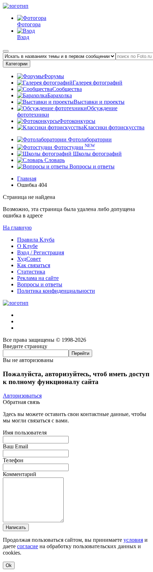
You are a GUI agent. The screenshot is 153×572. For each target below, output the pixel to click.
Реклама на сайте (38, 278)
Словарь (54, 160)
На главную (17, 228)
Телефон (13, 460)
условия (133, 540)
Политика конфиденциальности (56, 291)
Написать (16, 527)
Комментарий (19, 474)
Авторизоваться (22, 396)
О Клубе (27, 246)
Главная (26, 179)
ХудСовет (29, 259)
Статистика (31, 272)
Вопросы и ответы (91, 166)
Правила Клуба (35, 240)
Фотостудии (73, 147)
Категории (16, 63)
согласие (27, 546)
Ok (9, 565)
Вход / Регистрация (40, 252)
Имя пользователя (25, 433)
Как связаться (33, 265)
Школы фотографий (97, 154)
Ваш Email (15, 446)
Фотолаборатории (89, 139)
